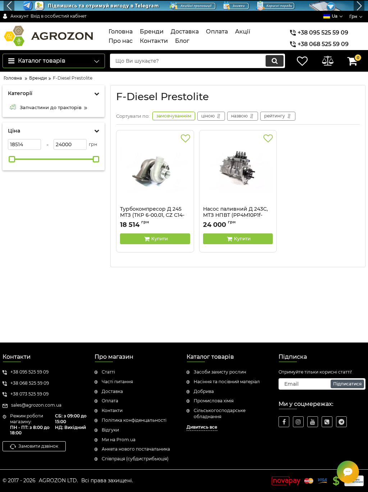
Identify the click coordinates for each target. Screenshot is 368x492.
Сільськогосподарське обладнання (219, 413)
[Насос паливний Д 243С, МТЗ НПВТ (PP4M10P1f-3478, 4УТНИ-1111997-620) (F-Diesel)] (238, 170)
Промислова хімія (214, 400)
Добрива (204, 391)
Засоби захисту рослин (220, 372)
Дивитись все (202, 427)
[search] (275, 61)
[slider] (12, 159)
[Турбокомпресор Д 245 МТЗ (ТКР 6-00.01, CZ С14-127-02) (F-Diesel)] (155, 170)
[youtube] (312, 421)
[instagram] (298, 421)
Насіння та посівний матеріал (227, 381)
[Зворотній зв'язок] (348, 472)
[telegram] (341, 421)
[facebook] (284, 421)
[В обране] (185, 138)
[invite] (327, 421)
